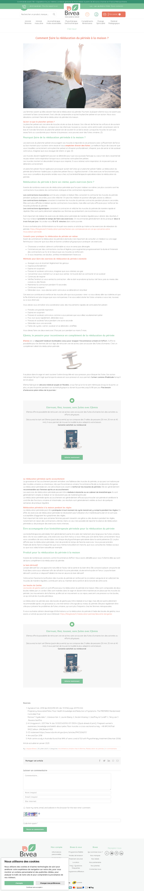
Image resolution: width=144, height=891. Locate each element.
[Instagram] (116, 853)
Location (76, 862)
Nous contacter (117, 6)
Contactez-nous (95, 869)
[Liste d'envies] (87, 14)
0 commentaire (111, 749)
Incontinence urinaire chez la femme (71, 749)
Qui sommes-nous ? (95, 852)
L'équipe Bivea (31, 749)
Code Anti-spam (30, 823)
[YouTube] (112, 853)
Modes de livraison (76, 855)
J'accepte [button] (19, 883)
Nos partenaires (95, 862)
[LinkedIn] (121, 853)
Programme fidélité (76, 852)
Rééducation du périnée (95, 749)
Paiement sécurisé (76, 859)
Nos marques (95, 855)
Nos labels (95, 859)
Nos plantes (95, 866)
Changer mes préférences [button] (50, 883)
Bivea (72, 10)
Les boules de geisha (31, 588)
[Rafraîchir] (39, 813)
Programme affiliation (76, 871)
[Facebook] (107, 853)
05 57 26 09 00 (35, 6)
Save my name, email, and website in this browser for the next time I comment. (58, 808)
